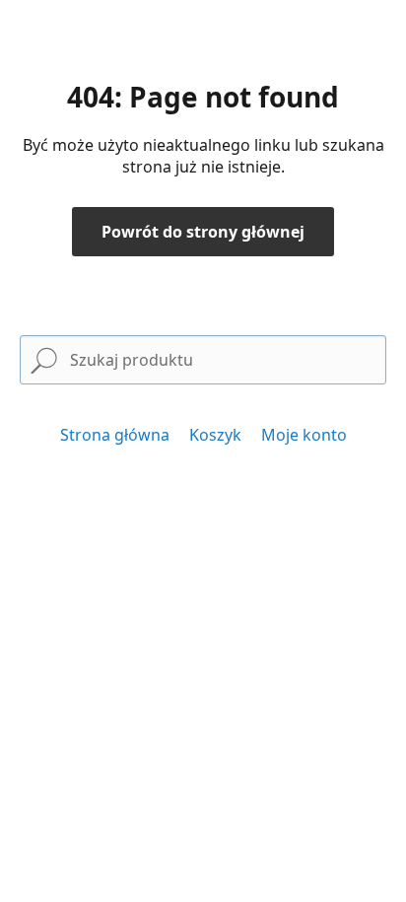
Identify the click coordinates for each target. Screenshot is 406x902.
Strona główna (114, 435)
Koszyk (215, 435)
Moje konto (304, 435)
